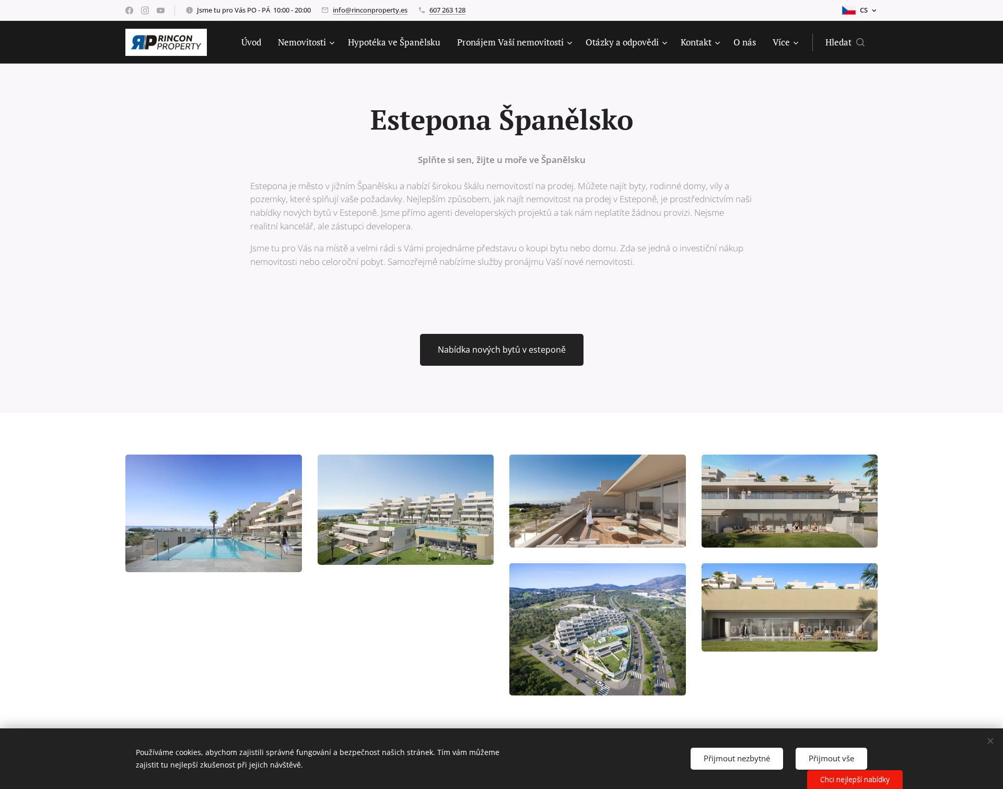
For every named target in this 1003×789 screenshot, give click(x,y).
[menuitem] (254, 42)
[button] (845, 42)
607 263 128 (447, 10)
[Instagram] (144, 10)
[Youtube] (160, 10)
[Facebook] (129, 10)
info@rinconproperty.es (370, 10)
